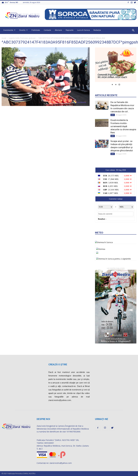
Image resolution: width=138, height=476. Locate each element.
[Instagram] (131, 2)
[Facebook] (128, 2)
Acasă (4, 38)
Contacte (47, 30)
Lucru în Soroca (83, 30)
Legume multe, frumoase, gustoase (22, 38)
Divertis (22, 30)
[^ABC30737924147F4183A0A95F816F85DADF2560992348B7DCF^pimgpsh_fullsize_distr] (46, 105)
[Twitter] (134, 2)
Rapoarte (69, 30)
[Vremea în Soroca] (104, 242)
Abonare (58, 30)
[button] (133, 30)
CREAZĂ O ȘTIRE (57, 364)
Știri (112, 115)
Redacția (97, 30)
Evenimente (8, 30)
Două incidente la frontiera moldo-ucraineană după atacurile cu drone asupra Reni (123, 126)
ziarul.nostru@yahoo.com (60, 463)
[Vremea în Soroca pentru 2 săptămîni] (113, 258)
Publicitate (36, 30)
